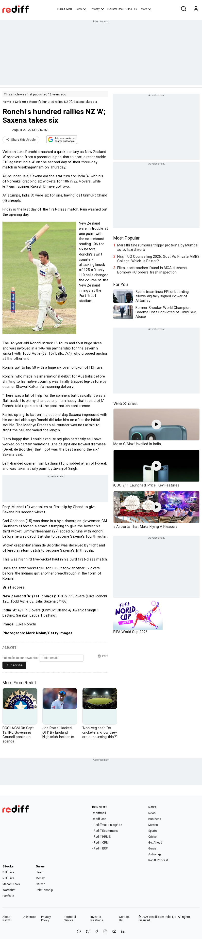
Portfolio (8, 896)
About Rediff (6, 918)
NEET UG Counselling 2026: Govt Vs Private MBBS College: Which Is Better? (158, 258)
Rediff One (99, 819)
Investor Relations (96, 918)
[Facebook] (97, 931)
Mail (69, 9)
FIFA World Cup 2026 (130, 632)
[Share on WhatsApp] (79, 931)
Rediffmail (99, 813)
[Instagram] (105, 931)
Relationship (44, 890)
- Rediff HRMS (101, 836)
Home (61, 9)
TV (135, 9)
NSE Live (8, 878)
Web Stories (125, 403)
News (78, 9)
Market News (11, 884)
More (144, 9)
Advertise (29, 917)
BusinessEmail (115, 9)
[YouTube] (114, 931)
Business (154, 819)
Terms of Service (70, 918)
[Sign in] (196, 9)
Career (40, 884)
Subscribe (14, 665)
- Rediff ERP (100, 848)
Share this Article (23, 139)
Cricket (20, 102)
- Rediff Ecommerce (105, 831)
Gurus (129, 9)
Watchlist (9, 890)
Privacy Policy (46, 918)
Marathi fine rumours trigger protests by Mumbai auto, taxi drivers (157, 247)
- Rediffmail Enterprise (107, 825)
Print (105, 656)
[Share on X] (88, 931)
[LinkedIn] (123, 931)
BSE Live (8, 872)
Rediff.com (156, 917)
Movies (153, 825)
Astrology (155, 854)
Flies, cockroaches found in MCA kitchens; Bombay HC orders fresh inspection (152, 270)
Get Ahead (155, 842)
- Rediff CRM (100, 842)
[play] (156, 424)
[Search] (183, 9)
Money (96, 9)
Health (40, 872)
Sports (152, 831)
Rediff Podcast (158, 860)
